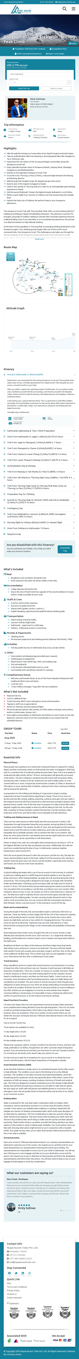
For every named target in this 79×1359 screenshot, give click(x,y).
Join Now (65, 743)
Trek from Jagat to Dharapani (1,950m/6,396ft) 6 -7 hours (34, 442)
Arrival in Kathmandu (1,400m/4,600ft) (25, 374)
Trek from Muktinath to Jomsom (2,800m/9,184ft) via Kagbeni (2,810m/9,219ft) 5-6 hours (36, 515)
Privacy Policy (13, 1290)
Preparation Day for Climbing (20, 494)
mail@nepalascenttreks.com (22, 1262)
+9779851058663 (46, 104)
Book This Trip (24, 88)
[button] (61, 1210)
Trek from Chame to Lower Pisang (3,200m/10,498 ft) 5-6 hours (37, 454)
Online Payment (14, 1297)
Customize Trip (65, 549)
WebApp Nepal (14, 1354)
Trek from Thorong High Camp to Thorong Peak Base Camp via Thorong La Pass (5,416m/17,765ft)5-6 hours (36, 487)
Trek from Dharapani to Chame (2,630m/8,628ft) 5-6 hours (34, 448)
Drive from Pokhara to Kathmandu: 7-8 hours (28, 528)
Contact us (12, 1294)
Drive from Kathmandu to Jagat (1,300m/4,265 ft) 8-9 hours (35, 436)
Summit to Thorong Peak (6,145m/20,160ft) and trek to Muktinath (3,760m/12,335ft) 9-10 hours (38, 501)
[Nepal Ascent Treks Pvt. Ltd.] (21, 9)
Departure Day (14, 534)
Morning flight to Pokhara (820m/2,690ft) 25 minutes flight (34, 522)
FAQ (9, 1283)
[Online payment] (62, 1340)
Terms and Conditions (17, 1287)
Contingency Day (15, 508)
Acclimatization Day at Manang (21, 466)
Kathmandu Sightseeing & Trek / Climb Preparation (31, 431)
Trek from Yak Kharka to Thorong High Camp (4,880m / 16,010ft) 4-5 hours (39, 478)
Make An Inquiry (56, 88)
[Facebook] (9, 1273)
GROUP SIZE (13, 79)
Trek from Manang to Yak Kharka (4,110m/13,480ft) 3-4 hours (36, 471)
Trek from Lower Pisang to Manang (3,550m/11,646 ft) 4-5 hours (37, 460)
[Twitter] (16, 1273)
